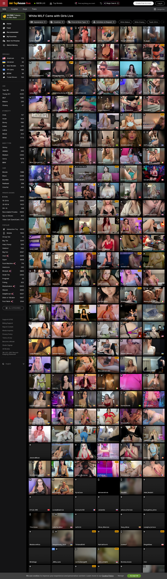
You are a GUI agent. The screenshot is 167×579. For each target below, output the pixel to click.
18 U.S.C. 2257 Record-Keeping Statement (10, 353)
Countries (57, 22)
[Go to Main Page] (20, 3)
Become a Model (8, 341)
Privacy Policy (7, 334)
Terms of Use (7, 338)
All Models (6, 349)
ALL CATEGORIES (15, 308)
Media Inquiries (7, 330)
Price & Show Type (79, 22)
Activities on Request (104, 22)
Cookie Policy (107, 576)
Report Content (7, 327)
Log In (160, 3)
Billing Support (7, 323)
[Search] (101, 3)
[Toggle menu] (4, 3)
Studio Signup (7, 345)
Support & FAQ (7, 319)
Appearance (38, 22)
